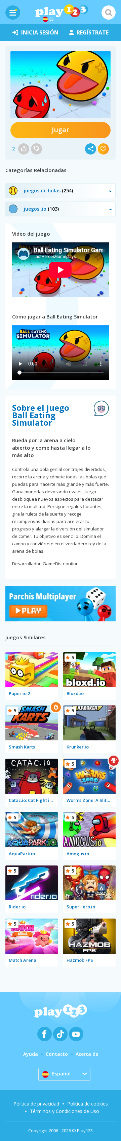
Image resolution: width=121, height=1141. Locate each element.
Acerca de (87, 1054)
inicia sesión (39, 32)
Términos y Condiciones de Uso (64, 1111)
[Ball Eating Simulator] (60, 84)
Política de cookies (87, 1103)
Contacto (57, 1054)
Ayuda (30, 1054)
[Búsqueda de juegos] (109, 12)
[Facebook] (44, 1034)
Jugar (60, 129)
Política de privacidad (36, 1103)
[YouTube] (76, 1034)
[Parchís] (60, 619)
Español (61, 1073)
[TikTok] (60, 1034)
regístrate (93, 32)
